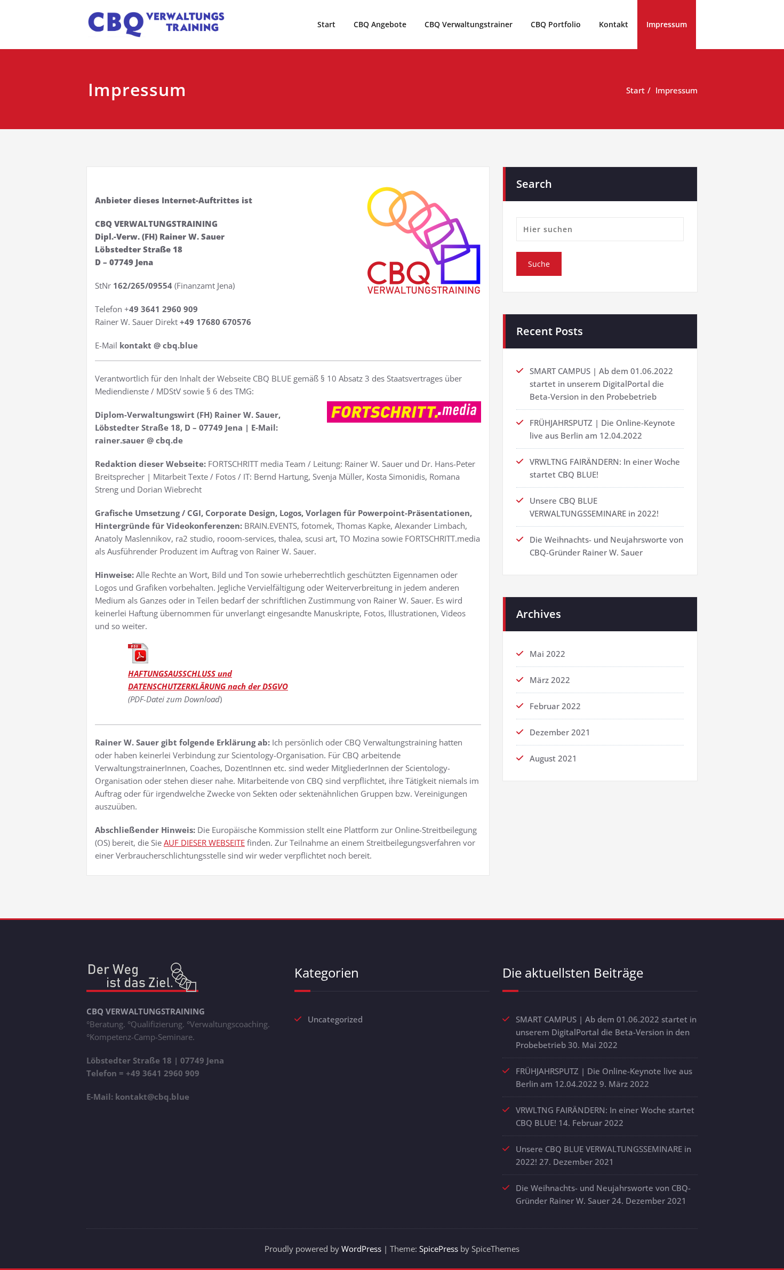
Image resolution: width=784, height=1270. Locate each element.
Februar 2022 (555, 706)
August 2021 (553, 758)
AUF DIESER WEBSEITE (204, 842)
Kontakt (613, 24)
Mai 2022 (547, 653)
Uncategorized (335, 1019)
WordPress (361, 1248)
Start (326, 24)
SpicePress (438, 1248)
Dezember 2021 (560, 732)
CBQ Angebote (380, 24)
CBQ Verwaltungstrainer (469, 24)
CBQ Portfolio (556, 24)
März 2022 (550, 679)
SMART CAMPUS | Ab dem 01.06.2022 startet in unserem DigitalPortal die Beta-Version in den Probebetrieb (601, 384)
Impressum (666, 24)
